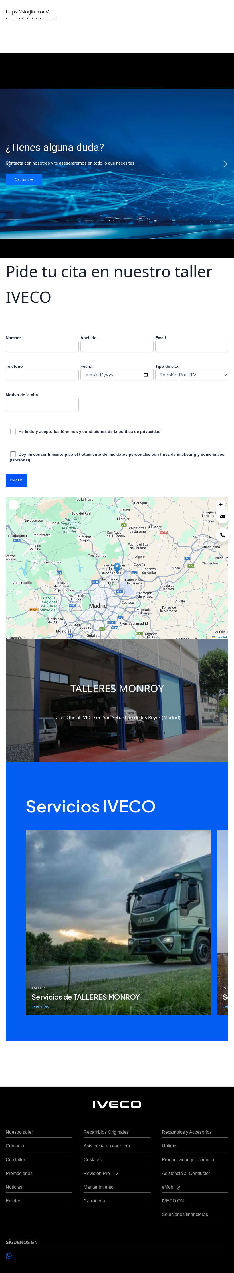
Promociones (19, 1173)
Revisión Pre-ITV (101, 1173)
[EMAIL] (222, 516)
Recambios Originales (106, 1132)
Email (160, 337)
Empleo (13, 1200)
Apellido (88, 337)
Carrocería (94, 1200)
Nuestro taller (19, 1132)
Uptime (169, 1145)
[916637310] (222, 535)
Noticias (14, 1187)
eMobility (171, 1187)
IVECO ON (173, 1200)
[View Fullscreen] (13, 504)
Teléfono (14, 366)
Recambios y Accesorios (187, 1132)
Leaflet (221, 637)
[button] (8, 164)
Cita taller (15, 1159)
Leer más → (42, 1006)
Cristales (93, 1159)
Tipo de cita (166, 366)
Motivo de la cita (22, 394)
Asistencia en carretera (107, 1145)
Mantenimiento (99, 1187)
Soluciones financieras (185, 1214)
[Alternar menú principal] (221, 33)
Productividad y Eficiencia (188, 1159)
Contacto (15, 1145)
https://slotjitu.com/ (27, 11)
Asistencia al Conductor (186, 1173)
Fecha (86, 366)
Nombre (13, 337)
